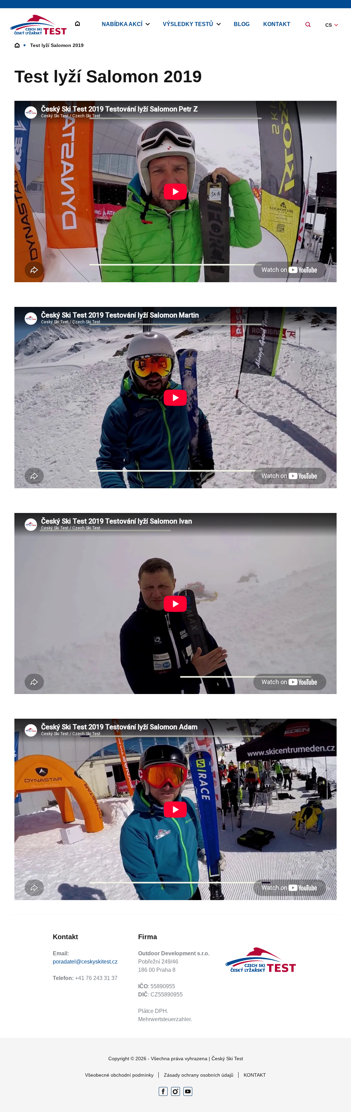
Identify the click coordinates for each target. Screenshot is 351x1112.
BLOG (242, 24)
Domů (17, 45)
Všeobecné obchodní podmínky (119, 1075)
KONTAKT (276, 24)
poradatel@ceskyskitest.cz (85, 962)
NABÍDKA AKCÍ (122, 24)
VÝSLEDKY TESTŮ (188, 24)
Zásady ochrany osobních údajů (198, 1075)
